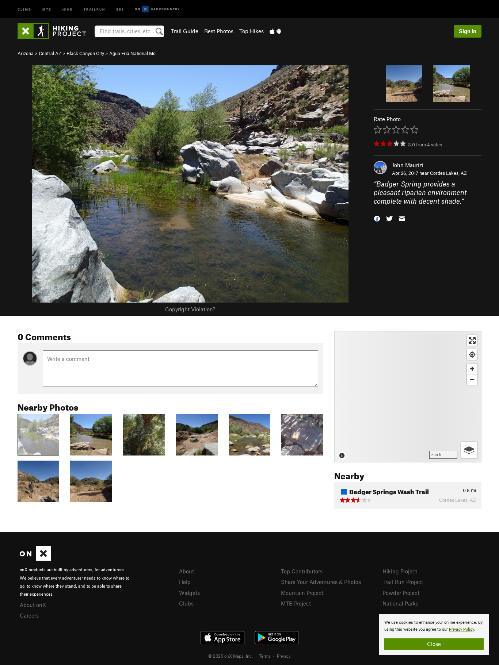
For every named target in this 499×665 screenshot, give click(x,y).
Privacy (284, 655)
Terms (265, 655)
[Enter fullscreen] (472, 340)
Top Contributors (302, 571)
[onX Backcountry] (157, 9)
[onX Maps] (35, 559)
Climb (24, 9)
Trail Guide (184, 31)
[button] (377, 218)
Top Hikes (251, 31)
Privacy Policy (461, 629)
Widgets (189, 592)
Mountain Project (302, 592)
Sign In (467, 31)
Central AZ (50, 53)
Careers (29, 615)
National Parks (400, 603)
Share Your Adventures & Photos (321, 581)
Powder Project (400, 592)
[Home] (55, 31)
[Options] (469, 450)
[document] (434, 634)
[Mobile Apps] (275, 31)
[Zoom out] (472, 379)
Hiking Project (399, 571)
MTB (47, 9)
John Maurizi (407, 165)
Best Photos (218, 31)
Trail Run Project (402, 581)
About (186, 571)
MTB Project (296, 603)
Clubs (186, 603)
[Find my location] (472, 354)
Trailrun (94, 9)
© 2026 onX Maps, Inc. (230, 655)
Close (434, 644)
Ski (120, 9)
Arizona (26, 53)
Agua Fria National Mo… (134, 53)
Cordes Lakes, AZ (448, 173)
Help (185, 581)
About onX (33, 604)
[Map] (408, 396)
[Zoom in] (472, 369)
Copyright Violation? (190, 309)
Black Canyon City (85, 53)
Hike (67, 9)
